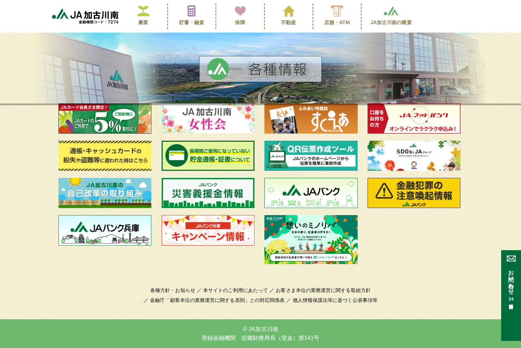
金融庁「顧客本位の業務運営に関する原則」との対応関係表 (217, 300)
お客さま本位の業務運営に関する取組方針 (323, 290)
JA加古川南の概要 (391, 22)
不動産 (288, 22)
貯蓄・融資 (191, 22)
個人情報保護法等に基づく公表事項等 (335, 300)
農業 (143, 22)
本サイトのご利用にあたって (235, 290)
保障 (240, 22)
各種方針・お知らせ (172, 290)
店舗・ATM (337, 22)
